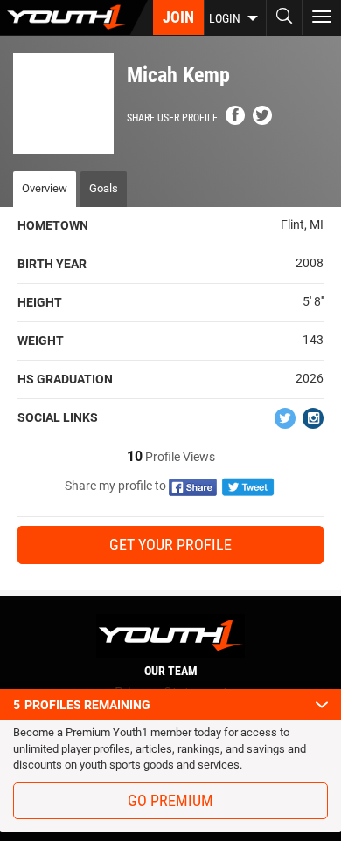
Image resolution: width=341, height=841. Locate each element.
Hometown (52, 225)
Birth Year (52, 264)
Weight (40, 341)
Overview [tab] (44, 188)
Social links (57, 417)
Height (39, 302)
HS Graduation (65, 379)
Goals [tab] (103, 188)
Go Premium (170, 800)
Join (178, 17)
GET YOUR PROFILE (170, 544)
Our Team (171, 671)
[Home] (74, 17)
